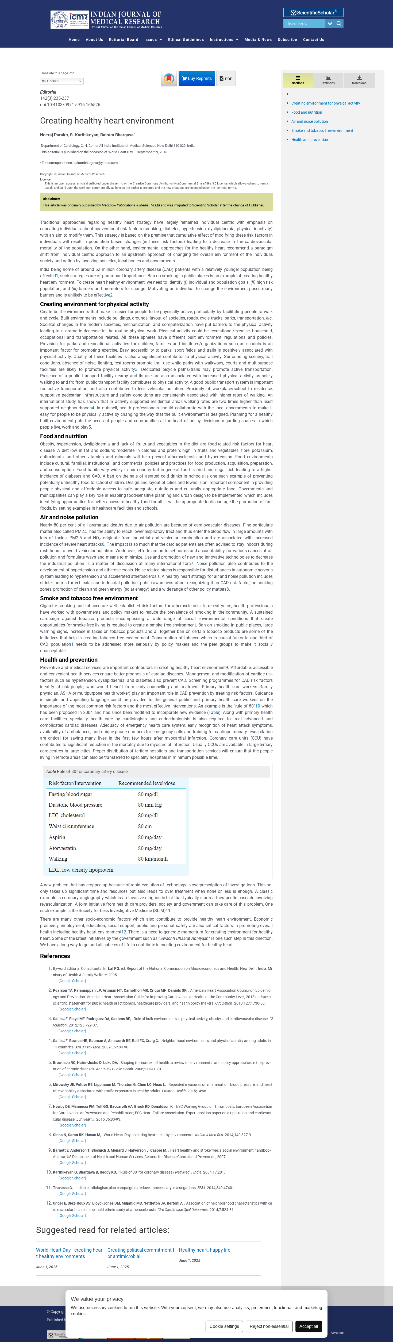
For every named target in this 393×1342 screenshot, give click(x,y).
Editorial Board (123, 39)
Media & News (258, 39)
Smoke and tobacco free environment (322, 130)
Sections (298, 83)
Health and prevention (309, 139)
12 (123, 932)
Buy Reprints (199, 78)
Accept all (308, 1326)
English (52, 81)
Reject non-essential (269, 1326)
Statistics (328, 83)
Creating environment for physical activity (325, 103)
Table (214, 712)
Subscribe (287, 39)
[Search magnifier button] (339, 23)
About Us (94, 39)
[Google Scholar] (72, 981)
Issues (150, 39)
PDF (228, 79)
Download (359, 83)
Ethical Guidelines (186, 39)
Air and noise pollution (309, 121)
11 (168, 910)
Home (74, 39)
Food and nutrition (306, 112)
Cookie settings (224, 1326)
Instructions (221, 39)
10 (257, 706)
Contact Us (313, 39)
